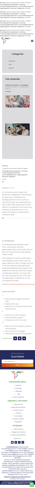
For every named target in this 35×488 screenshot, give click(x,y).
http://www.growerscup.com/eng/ (21, 284)
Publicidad (11, 61)
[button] (15, 338)
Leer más (8, 91)
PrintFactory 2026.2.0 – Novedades (16, 85)
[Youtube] (12, 442)
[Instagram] (22, 442)
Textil (10, 64)
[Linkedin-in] (15, 442)
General (11, 68)
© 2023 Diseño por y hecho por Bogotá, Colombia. (17, 482)
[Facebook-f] (19, 442)
